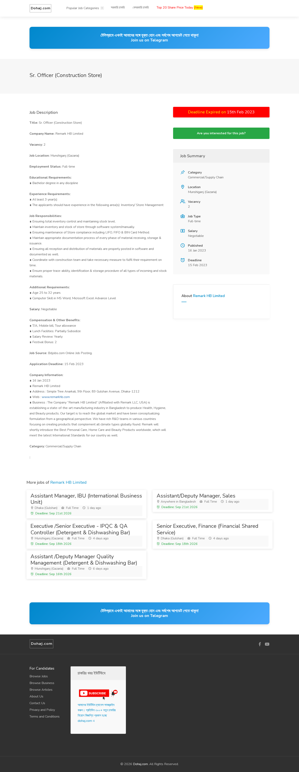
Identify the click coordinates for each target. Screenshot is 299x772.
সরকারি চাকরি (117, 7)
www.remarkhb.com (56, 397)
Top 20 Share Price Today (180, 7)
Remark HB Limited (209, 295)
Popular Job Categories (82, 8)
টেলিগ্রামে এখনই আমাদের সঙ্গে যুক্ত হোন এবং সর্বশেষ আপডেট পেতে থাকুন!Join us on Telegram (149, 38)
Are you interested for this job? (221, 133)
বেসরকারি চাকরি (140, 7)
